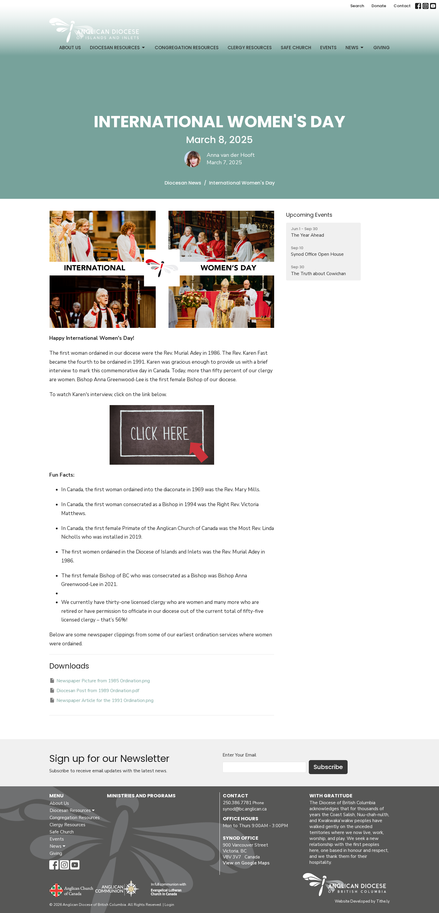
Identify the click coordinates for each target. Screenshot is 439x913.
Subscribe (328, 767)
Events (328, 47)
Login (169, 904)
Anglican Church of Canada (71, 889)
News (352, 47)
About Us (70, 47)
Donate (379, 6)
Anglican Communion (117, 888)
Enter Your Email (239, 755)
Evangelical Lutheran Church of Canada (166, 889)
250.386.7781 (237, 803)
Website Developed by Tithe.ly (362, 901)
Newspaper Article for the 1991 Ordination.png (105, 700)
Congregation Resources (187, 47)
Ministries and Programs (141, 795)
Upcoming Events (309, 214)
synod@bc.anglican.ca (245, 809)
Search (357, 6)
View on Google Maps (246, 863)
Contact (402, 6)
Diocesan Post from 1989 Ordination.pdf (97, 691)
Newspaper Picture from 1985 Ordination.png (103, 681)
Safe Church (296, 47)
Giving (381, 47)
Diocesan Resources (115, 47)
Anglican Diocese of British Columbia (347, 885)
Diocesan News (183, 182)
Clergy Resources (250, 47)
